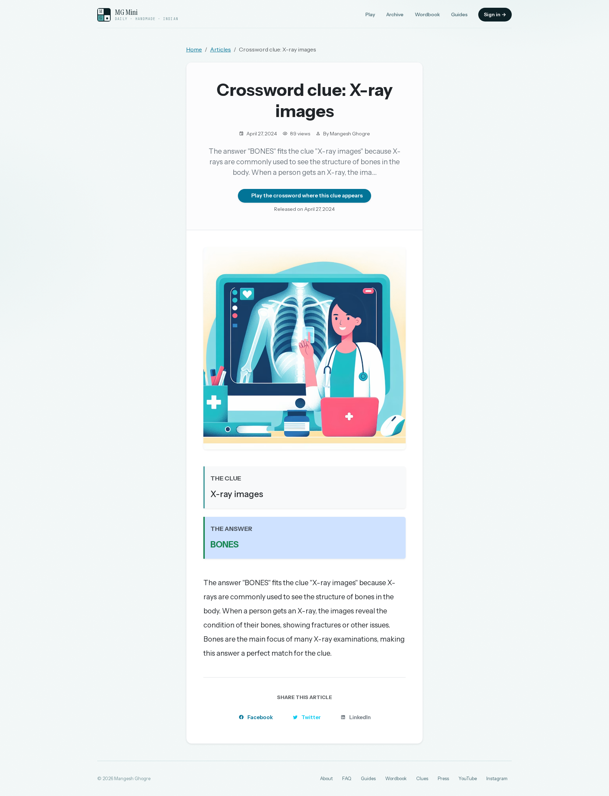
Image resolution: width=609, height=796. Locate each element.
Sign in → (495, 14)
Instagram (497, 778)
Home (194, 49)
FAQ (346, 778)
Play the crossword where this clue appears (307, 195)
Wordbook (427, 14)
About (326, 778)
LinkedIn (360, 717)
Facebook (260, 717)
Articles (220, 49)
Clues (422, 778)
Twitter (311, 717)
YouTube (468, 778)
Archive (395, 14)
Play (370, 14)
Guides (459, 14)
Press (443, 778)
